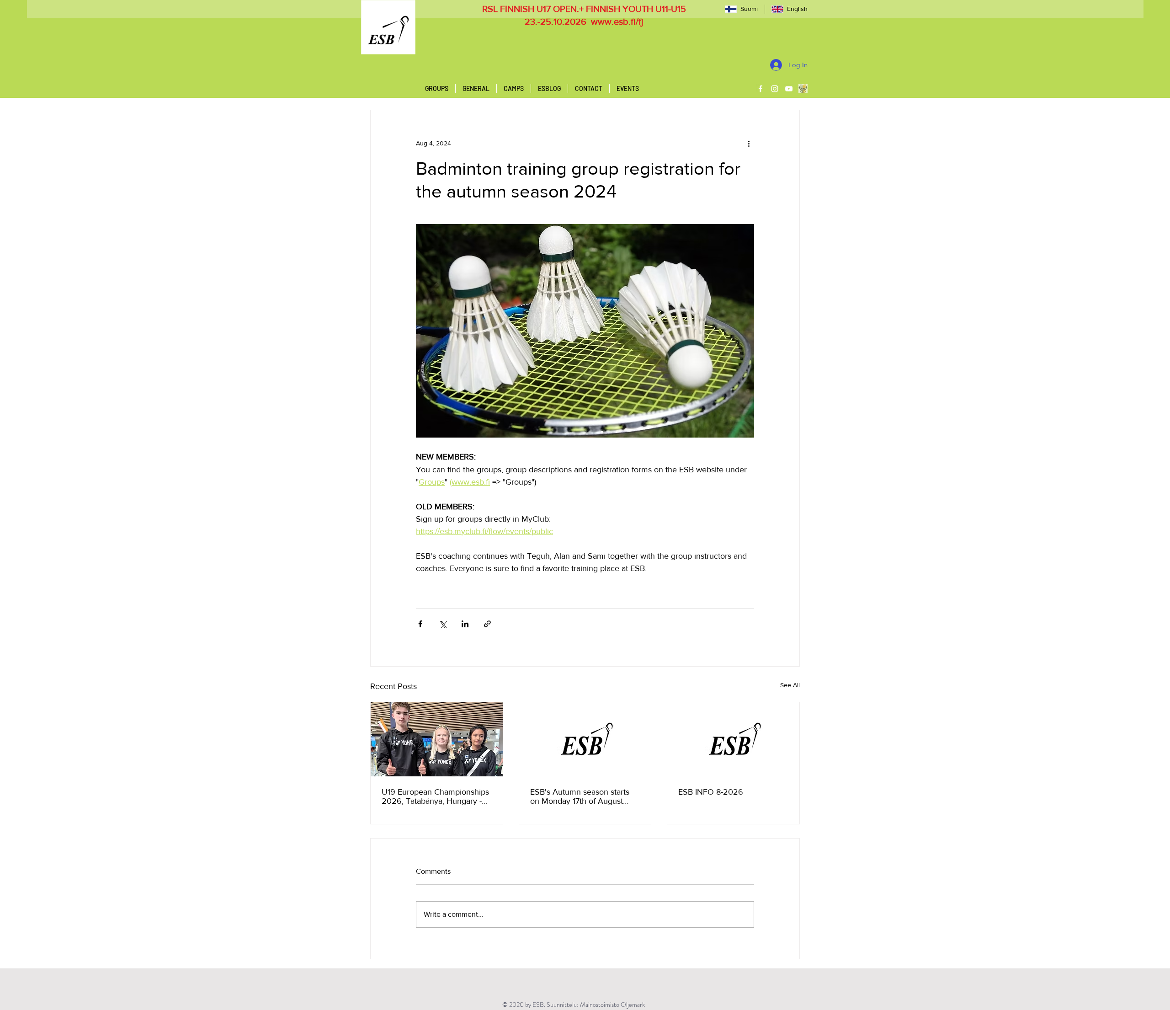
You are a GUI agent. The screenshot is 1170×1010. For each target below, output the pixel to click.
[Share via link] (487, 624)
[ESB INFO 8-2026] (733, 739)
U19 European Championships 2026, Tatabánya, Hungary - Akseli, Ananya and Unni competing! (435, 796)
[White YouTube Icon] (788, 88)
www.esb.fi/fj (617, 21)
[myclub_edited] (803, 88)
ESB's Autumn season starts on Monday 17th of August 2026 (579, 796)
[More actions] (748, 143)
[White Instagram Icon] (774, 88)
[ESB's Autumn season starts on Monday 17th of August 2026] (585, 739)
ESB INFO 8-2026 (710, 791)
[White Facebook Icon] (760, 88)
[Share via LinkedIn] (465, 624)
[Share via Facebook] (420, 624)
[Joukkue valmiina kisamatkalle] (437, 739)
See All (790, 685)
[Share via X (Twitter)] (442, 624)
